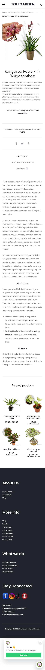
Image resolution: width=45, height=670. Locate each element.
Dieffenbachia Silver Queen (11, 417)
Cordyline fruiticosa (11, 449)
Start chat (23, 655)
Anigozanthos (26, 13)
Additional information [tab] (23, 162)
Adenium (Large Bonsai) (33, 450)
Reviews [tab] (22, 168)
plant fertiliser (31, 320)
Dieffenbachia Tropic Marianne (33, 417)
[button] (39, 24)
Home (4, 13)
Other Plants (14, 13)
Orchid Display (7, 569)
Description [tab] (22, 156)
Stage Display (7, 572)
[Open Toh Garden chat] (39, 664)
